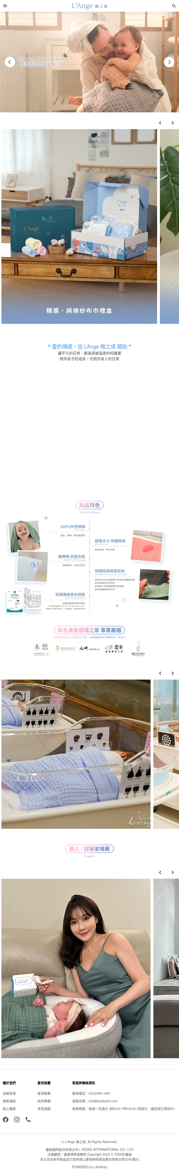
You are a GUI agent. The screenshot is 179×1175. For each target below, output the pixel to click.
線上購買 (9, 1108)
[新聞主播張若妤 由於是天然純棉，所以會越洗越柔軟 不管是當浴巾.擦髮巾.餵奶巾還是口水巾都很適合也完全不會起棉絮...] (76, 968)
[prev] (160, 123)
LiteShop (100, 1167)
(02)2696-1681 (100, 1093)
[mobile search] (174, 6)
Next (169, 62)
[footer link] (5, 1119)
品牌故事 (9, 1093)
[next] (172, 123)
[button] (5, 6)
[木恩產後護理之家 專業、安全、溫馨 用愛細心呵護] (76, 754)
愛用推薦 (44, 1093)
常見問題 (44, 1108)
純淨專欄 (44, 1101)
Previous (10, 62)
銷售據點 (9, 1101)
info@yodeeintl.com (103, 1101)
